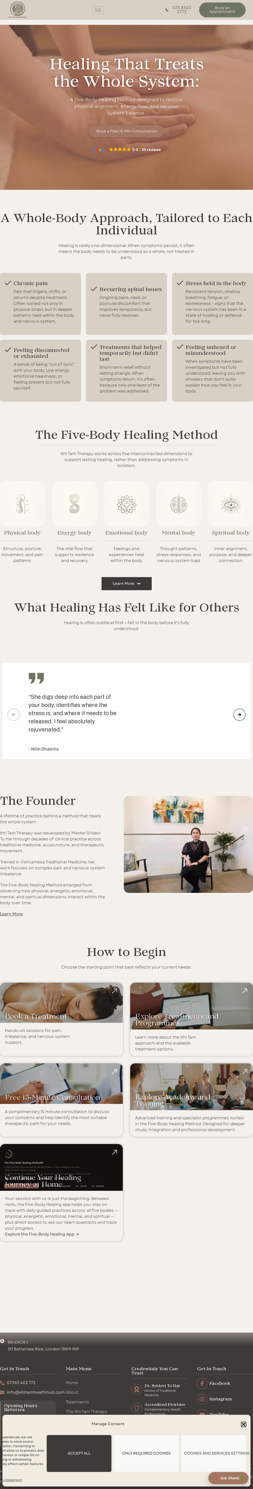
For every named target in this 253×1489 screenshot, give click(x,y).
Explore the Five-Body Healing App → (42, 1234)
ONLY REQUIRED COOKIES (146, 1453)
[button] (243, 1424)
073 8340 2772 (181, 10)
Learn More (11, 914)
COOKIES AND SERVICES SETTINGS (215, 1453)
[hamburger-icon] (98, 10)
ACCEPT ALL (79, 1453)
